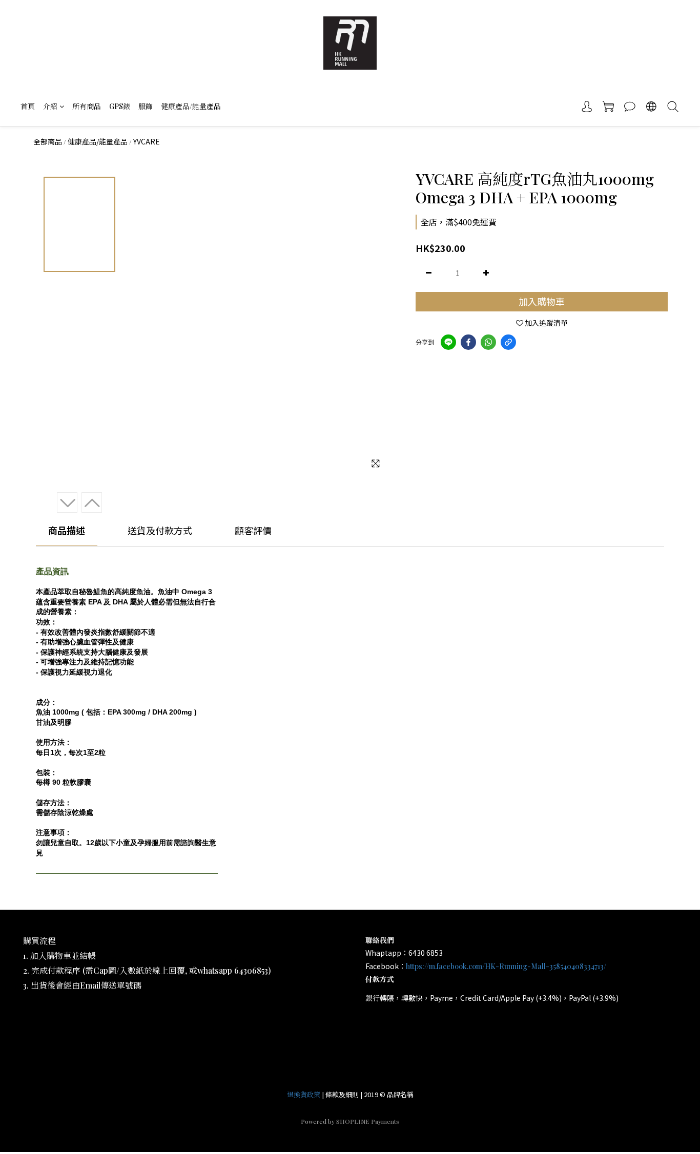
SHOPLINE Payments (367, 1121)
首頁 (27, 106)
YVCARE (146, 141)
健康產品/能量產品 (191, 106)
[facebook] (468, 342)
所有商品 (86, 106)
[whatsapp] (488, 342)
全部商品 (47, 141)
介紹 (50, 106)
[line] (448, 342)
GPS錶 (119, 106)
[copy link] (508, 342)
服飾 (145, 106)
